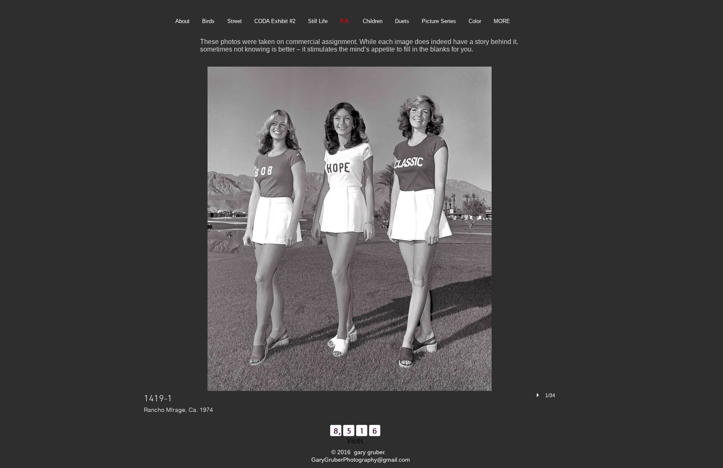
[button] (349, 241)
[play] (539, 395)
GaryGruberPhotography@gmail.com (360, 459)
